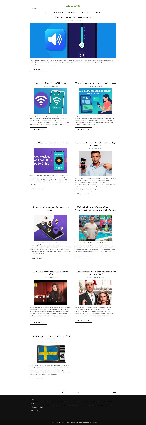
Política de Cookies (36, 411)
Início (47, 12)
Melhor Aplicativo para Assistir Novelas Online (51, 273)
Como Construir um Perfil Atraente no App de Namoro (95, 144)
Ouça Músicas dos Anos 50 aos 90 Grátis (51, 142)
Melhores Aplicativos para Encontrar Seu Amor (50, 208)
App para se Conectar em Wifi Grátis (50, 83)
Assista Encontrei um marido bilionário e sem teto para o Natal (95, 273)
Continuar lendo (38, 69)
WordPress (94, 422)
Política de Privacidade (37, 407)
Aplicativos (85, 12)
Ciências (98, 12)
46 (78, 392)
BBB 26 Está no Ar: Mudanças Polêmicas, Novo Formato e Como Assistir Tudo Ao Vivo (95, 208)
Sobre (32, 403)
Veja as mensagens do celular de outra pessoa (95, 83)
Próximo (114, 392)
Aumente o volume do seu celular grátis (73, 17)
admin (68, 20)
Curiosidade (58, 12)
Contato (33, 400)
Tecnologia (72, 12)
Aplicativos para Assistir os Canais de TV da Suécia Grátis (50, 337)
